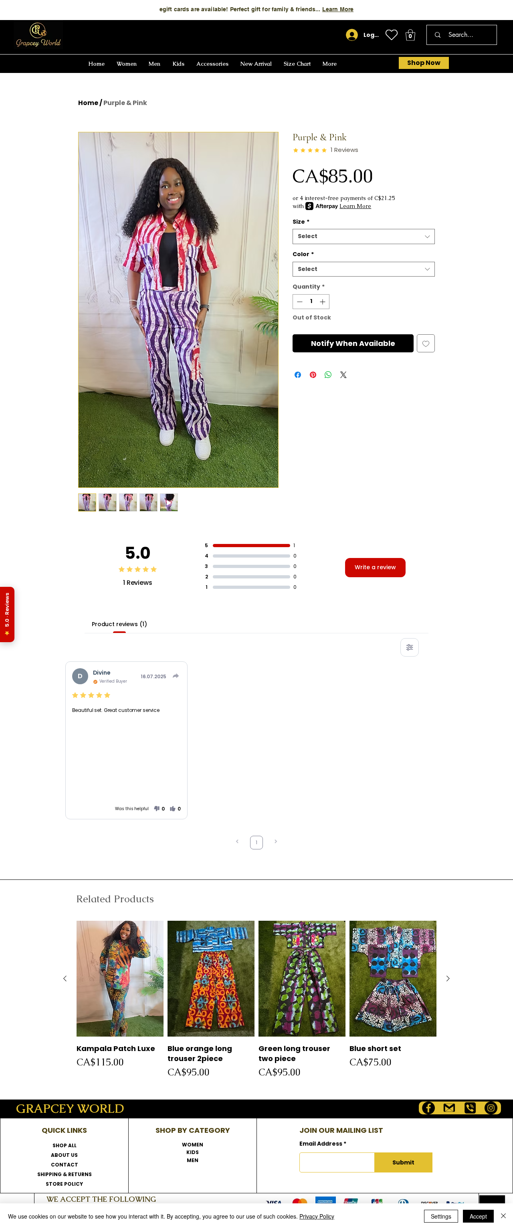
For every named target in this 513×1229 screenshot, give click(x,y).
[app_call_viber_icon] (470, 1108)
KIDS (192, 1152)
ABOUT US (64, 1155)
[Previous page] (237, 842)
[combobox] (364, 236)
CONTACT (64, 1164)
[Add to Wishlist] (426, 343)
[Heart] (392, 35)
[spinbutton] (311, 302)
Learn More (337, 9)
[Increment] (323, 302)
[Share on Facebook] (298, 375)
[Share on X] (343, 375)
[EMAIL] (449, 1108)
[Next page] (276, 842)
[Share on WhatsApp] (328, 375)
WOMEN (192, 1144)
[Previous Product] (65, 978)
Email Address (320, 1143)
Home (88, 102)
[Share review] (176, 676)
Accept (478, 1216)
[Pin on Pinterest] (313, 375)
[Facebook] (428, 1108)
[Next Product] (448, 978)
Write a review (375, 567)
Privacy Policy (316, 1216)
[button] (410, 35)
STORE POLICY (64, 1183)
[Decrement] (299, 302)
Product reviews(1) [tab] (119, 624)
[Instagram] (491, 1108)
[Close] (503, 1216)
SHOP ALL (65, 1145)
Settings (441, 1216)
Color (303, 254)
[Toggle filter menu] (409, 647)
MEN (192, 1160)
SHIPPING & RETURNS (64, 1174)
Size (301, 222)
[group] (256, 1000)
